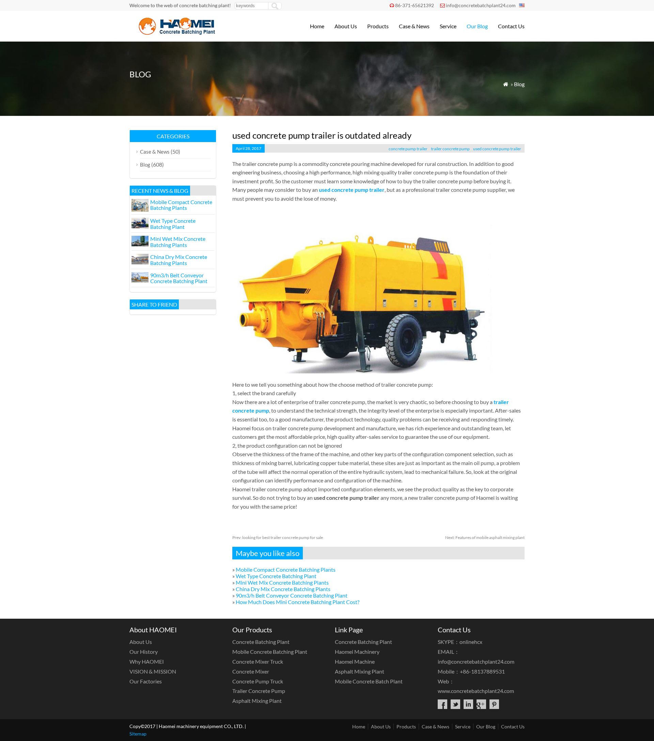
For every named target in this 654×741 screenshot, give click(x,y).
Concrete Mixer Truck (257, 661)
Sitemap (137, 734)
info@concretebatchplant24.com (481, 5)
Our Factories (145, 681)
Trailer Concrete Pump (258, 691)
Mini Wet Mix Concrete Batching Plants (282, 582)
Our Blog (477, 26)
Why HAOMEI (146, 661)
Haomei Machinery (357, 651)
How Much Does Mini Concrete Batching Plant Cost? (297, 602)
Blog (519, 84)
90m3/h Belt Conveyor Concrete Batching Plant (291, 595)
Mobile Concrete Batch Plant (369, 681)
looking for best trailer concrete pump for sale (277, 537)
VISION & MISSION (152, 671)
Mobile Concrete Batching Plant (269, 651)
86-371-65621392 (414, 5)
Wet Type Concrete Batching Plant (276, 576)
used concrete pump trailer (497, 148)
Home (317, 26)
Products (378, 26)
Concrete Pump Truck (257, 681)
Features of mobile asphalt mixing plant (485, 537)
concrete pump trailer (408, 148)
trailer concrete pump (450, 148)
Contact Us (511, 26)
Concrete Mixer (250, 671)
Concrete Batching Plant (261, 641)
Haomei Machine (355, 661)
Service (448, 26)
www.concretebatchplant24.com (476, 691)
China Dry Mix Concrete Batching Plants (283, 589)
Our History (143, 651)
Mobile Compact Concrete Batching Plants (286, 569)
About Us (345, 26)
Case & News (414, 26)
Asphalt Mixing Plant (257, 700)
